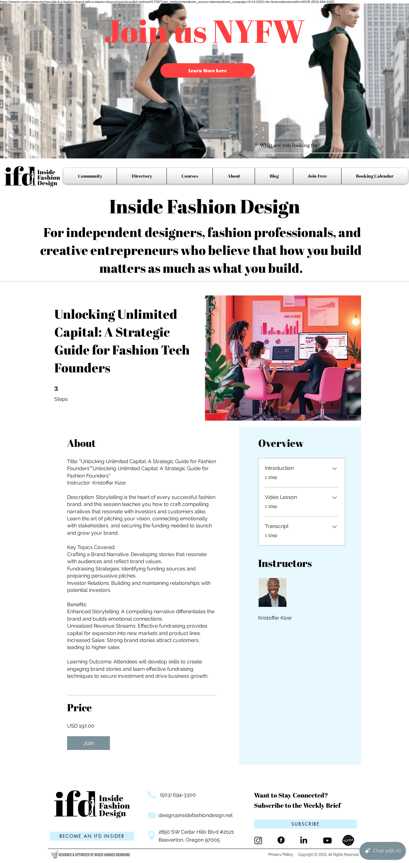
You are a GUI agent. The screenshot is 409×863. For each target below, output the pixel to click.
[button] (305, 824)
